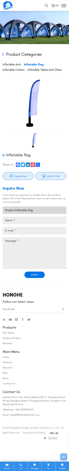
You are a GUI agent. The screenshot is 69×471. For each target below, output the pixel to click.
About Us (8, 367)
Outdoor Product (12, 338)
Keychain (7, 343)
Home (6, 356)
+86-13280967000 (24, 409)
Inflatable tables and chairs (44, 69)
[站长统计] (53, 432)
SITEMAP (53, 438)
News (5, 378)
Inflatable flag (34, 64)
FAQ (5, 372)
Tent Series (8, 332)
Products (7, 362)
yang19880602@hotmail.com (25, 414)
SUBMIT (35, 274)
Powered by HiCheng (34, 432)
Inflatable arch (12, 64)
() (57, 5)
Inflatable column (14, 69)
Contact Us (9, 383)
